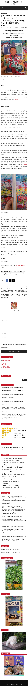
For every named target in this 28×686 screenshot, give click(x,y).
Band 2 (3, 460)
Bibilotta (4, 363)
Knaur (20, 469)
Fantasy (4, 464)
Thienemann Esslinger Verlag (7, 481)
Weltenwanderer (6, 360)
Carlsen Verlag (8, 460)
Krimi (11, 471)
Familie (22, 462)
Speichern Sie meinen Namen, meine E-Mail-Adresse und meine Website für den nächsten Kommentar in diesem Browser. (13, 346)
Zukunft (19, 487)
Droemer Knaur (5, 462)
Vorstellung (15, 487)
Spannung (10, 479)
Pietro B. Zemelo (20, 273)
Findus (9, 464)
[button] (26, 8)
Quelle (16, 99)
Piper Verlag (23, 474)
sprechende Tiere (16, 479)
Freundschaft (7, 467)
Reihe (4, 476)
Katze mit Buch (5, 366)
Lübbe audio (9, 474)
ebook (18, 462)
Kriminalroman (16, 471)
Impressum (14, 682)
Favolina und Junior (6, 362)
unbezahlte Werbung (16, 274)
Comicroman (19, 271)
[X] (10, 280)
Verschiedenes (7, 11)
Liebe (4, 474)
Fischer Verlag (14, 464)
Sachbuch (4, 479)
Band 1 (20, 458)
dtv (24, 271)
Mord (18, 474)
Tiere (19, 481)
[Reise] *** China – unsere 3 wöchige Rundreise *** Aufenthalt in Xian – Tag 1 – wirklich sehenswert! (13, 402)
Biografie (10, 271)
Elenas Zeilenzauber (6, 364)
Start (2, 11)
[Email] (13, 280)
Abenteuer (5, 458)
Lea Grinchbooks (6, 367)
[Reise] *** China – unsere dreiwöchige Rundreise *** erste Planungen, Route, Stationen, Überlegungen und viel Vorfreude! (13, 409)
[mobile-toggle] (2, 8)
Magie (14, 474)
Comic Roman (17, 460)
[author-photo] (14, 308)
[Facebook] (7, 280)
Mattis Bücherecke (20, 265)
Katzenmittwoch (5, 469)
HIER (2, 79)
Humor (14, 467)
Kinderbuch (14, 469)
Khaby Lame (13, 273)
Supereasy (9, 274)
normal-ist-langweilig (7, 27)
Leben (21, 471)
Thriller (15, 481)
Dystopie (14, 462)
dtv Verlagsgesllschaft (6, 273)
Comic (15, 271)
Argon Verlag (11, 458)
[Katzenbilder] (14, 641)
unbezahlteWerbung (7, 487)
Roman (19, 476)
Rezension (4, 274)
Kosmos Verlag (5, 471)
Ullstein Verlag (5, 483)
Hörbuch (20, 467)
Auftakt (16, 458)
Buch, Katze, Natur (6, 369)
